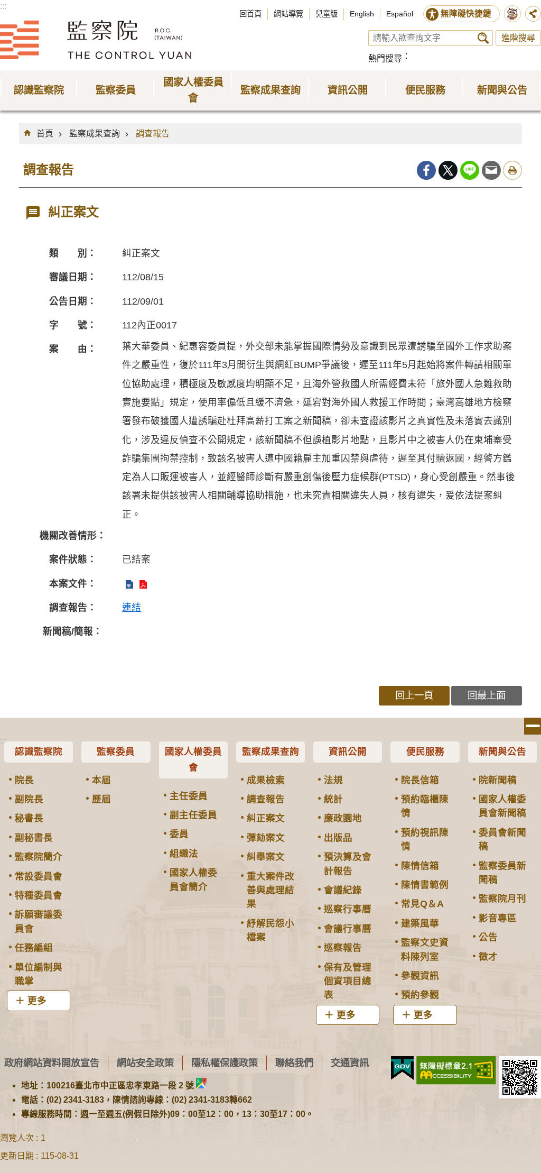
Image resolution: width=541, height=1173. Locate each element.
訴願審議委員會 (38, 921)
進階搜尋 (518, 37)
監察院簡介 (38, 856)
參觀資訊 (420, 975)
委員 (179, 834)
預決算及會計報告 (347, 863)
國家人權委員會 (193, 759)
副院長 (29, 799)
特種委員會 (38, 895)
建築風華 (420, 923)
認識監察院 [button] (39, 90)
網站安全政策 (145, 1062)
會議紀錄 (343, 890)
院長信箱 (420, 780)
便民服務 (425, 751)
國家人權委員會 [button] (193, 90)
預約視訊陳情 (425, 839)
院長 (24, 780)
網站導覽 (288, 14)
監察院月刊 (502, 898)
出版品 (338, 837)
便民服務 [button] (425, 90)
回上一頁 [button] (414, 695)
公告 (488, 937)
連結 (131, 607)
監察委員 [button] (116, 90)
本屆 (101, 780)
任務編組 (34, 947)
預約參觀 (420, 994)
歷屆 (101, 799)
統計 (333, 799)
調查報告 (153, 133)
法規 (333, 780)
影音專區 (498, 918)
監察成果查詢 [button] (270, 90)
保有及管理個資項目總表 (347, 981)
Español (399, 14)
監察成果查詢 (94, 133)
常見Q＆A (422, 904)
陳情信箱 (420, 865)
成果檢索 (266, 780)
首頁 (44, 133)
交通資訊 (350, 1062)
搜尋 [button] (483, 38)
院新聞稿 (498, 780)
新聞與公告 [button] (502, 90)
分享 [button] (533, 14)
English (362, 14)
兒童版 (326, 14)
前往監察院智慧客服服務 (512, 13)
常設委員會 (38, 876)
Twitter (448, 170)
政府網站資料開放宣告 (51, 1062)
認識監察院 (38, 751)
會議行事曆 (347, 928)
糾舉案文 (266, 856)
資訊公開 (348, 751)
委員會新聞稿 (502, 839)
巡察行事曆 (347, 909)
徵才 (488, 956)
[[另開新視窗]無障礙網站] (456, 1070)
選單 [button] (532, 726)
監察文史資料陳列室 (425, 949)
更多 (36, 1000)
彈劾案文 (266, 837)
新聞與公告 (502, 751)
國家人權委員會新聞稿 (502, 806)
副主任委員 (193, 815)
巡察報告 (343, 947)
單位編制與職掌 (38, 974)
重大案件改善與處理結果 (270, 890)
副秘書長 (34, 837)
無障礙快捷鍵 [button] (466, 13)
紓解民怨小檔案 (270, 930)
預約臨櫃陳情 (425, 806)
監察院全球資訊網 (95, 39)
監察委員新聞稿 (502, 872)
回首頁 (250, 14)
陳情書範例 (425, 884)
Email (491, 170)
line (469, 170)
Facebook (426, 170)
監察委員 (116, 751)
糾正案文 (266, 818)
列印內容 (512, 170)
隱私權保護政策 (224, 1062)
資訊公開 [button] (348, 90)
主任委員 (189, 796)
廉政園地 (343, 818)
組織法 (184, 853)
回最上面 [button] (487, 695)
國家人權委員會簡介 (193, 879)
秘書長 (29, 818)
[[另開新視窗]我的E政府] (402, 1068)
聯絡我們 (294, 1062)
